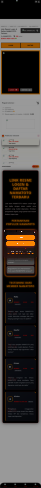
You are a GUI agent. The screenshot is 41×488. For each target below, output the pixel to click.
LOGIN (20, 237)
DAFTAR (20, 243)
